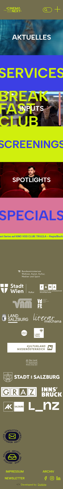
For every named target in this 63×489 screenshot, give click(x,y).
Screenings (31, 144)
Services (31, 73)
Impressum (15, 471)
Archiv (48, 471)
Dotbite (42, 484)
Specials (31, 215)
